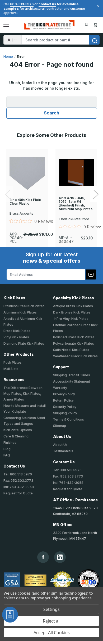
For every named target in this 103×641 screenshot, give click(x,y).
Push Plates (12, 362)
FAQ (6, 455)
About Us (60, 445)
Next (95, 194)
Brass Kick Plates (16, 331)
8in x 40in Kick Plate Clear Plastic (25, 201)
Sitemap (59, 426)
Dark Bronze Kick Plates (72, 312)
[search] (94, 40)
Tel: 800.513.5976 (17, 474)
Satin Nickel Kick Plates (71, 350)
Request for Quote (18, 493)
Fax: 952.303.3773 (18, 481)
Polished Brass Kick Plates (74, 337)
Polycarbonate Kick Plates (73, 343)
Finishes (9, 443)
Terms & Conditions (68, 419)
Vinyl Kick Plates (16, 337)
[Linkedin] (60, 557)
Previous (7, 194)
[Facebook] (43, 557)
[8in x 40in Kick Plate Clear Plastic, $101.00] (27, 173)
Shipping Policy (65, 413)
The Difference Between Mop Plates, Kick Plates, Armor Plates (23, 393)
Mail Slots (10, 369)
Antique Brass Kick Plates (73, 306)
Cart (96, 24)
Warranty (60, 388)
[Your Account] (86, 24)
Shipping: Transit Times (71, 375)
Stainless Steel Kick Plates (24, 306)
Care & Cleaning (16, 436)
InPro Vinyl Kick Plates (70, 319)
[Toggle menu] (6, 25)
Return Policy (63, 400)
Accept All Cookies (52, 632)
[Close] (97, 6)
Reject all (51, 621)
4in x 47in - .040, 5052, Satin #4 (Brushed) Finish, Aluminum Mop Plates (75, 203)
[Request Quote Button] (10, 615)
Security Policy (64, 407)
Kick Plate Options (17, 430)
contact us (47, 4)
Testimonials (63, 451)
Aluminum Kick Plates (20, 312)
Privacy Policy (64, 394)
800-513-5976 (22, 4)
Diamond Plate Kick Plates (23, 343)
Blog (7, 449)
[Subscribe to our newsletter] (90, 274)
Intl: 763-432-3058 (18, 487)
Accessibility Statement (71, 381)
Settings (51, 609)
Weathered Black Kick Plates (75, 356)
